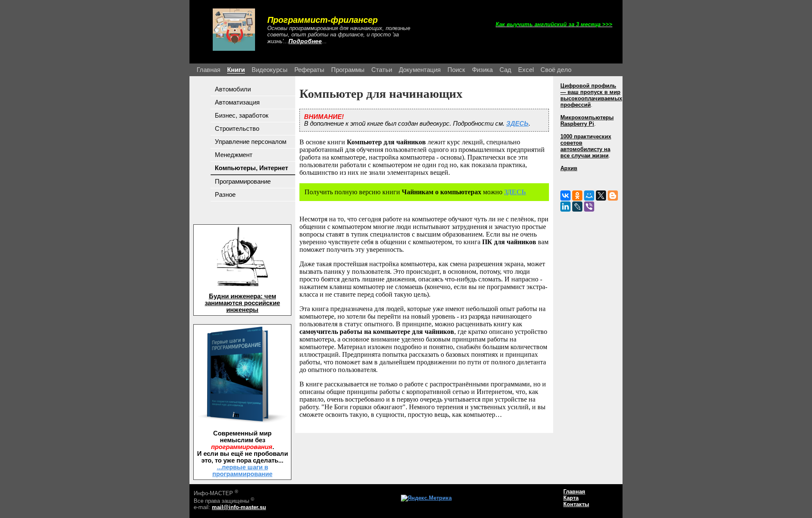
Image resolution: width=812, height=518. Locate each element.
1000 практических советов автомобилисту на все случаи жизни (585, 146)
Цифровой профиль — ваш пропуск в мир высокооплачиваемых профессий (591, 95)
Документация (420, 69)
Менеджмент (233, 155)
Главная (208, 69)
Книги (236, 69)
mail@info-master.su (239, 507)
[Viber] (589, 206)
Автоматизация (237, 102)
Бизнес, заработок (242, 115)
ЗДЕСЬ (517, 123)
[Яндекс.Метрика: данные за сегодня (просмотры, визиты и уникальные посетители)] (426, 498)
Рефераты (309, 69)
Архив (568, 168)
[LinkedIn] (565, 206)
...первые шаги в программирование (242, 470)
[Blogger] (613, 195)
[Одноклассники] (577, 195)
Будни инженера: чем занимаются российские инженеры (242, 303)
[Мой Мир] (589, 195)
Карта (571, 498)
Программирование (243, 181)
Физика (482, 69)
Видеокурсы (270, 69)
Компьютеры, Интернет (251, 168)
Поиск (456, 69)
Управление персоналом (250, 141)
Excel (526, 69)
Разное (225, 194)
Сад (505, 69)
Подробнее (305, 41)
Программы (348, 69)
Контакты (576, 504)
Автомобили (233, 89)
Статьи (381, 69)
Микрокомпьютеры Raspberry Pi (587, 120)
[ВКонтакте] (565, 195)
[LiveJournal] (577, 206)
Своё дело (555, 69)
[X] (601, 195)
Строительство (237, 128)
